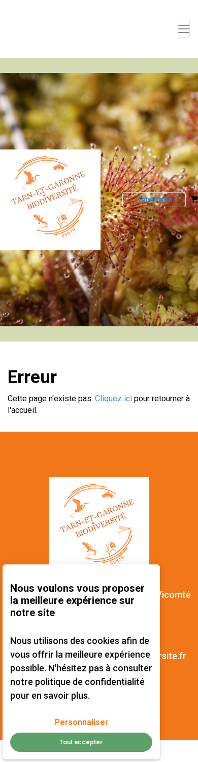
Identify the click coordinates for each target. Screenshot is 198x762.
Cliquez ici (113, 398)
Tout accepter (81, 742)
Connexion (154, 200)
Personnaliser (81, 722)
